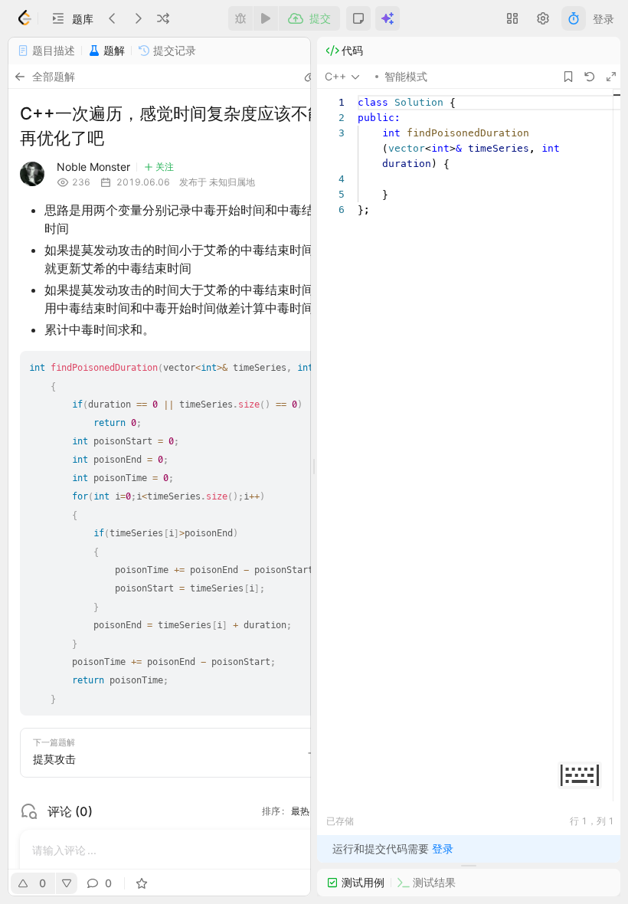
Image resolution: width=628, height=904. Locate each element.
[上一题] (112, 18)
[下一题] (138, 18)
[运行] (265, 18)
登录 (603, 18)
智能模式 (405, 76)
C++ (335, 76)
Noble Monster (93, 166)
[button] (72, 18)
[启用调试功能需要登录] (240, 18)
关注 (164, 166)
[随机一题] (163, 18)
